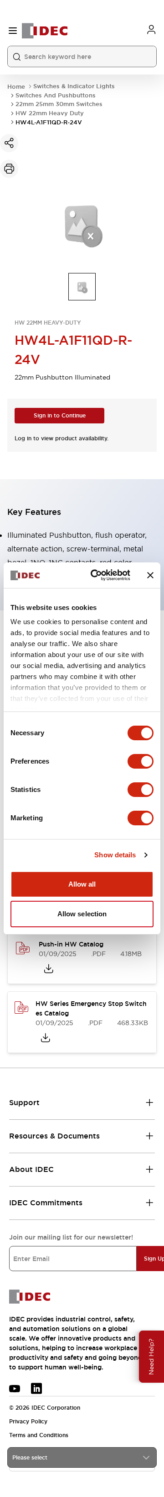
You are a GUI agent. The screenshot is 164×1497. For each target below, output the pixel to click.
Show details (115, 855)
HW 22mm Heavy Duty (49, 113)
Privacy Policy (28, 1421)
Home (16, 86)
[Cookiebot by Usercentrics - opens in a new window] (96, 575)
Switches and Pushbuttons (55, 95)
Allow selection (82, 914)
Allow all (82, 884)
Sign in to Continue (60, 415)
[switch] (141, 761)
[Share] (9, 143)
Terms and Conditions (38, 1435)
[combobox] (82, 1457)
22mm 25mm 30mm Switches (58, 104)
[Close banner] (150, 575)
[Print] (9, 169)
